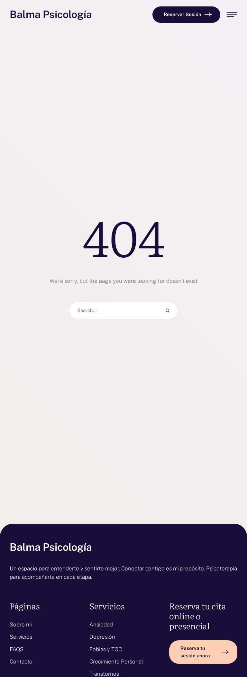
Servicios (21, 637)
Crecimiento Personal (116, 661)
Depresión (102, 637)
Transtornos (104, 674)
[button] (186, 14)
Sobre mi (21, 624)
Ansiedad (101, 624)
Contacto (21, 661)
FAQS (16, 649)
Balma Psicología (51, 14)
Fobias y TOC (105, 649)
